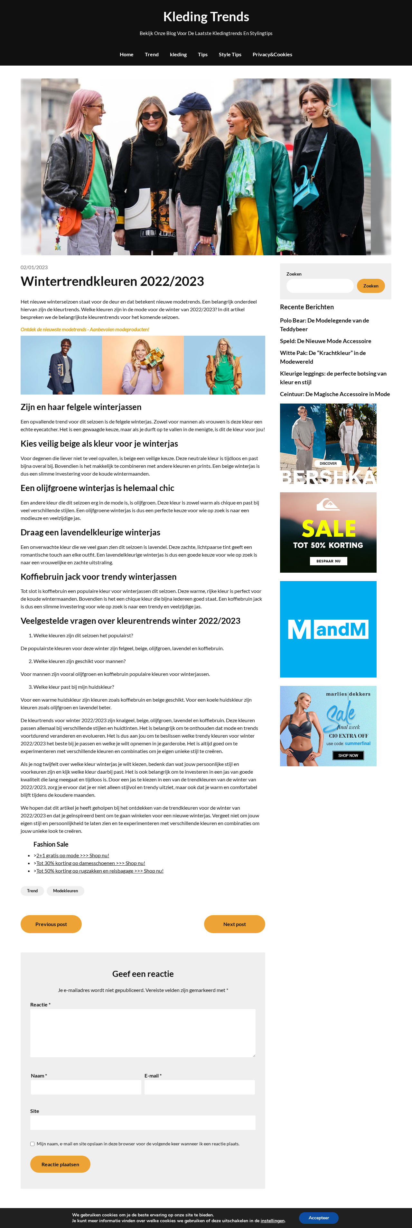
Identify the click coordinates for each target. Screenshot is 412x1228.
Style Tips (230, 54)
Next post (234, 924)
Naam (39, 1075)
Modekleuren (65, 890)
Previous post (51, 924)
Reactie (40, 1004)
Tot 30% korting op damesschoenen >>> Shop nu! (90, 863)
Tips (203, 54)
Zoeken (371, 285)
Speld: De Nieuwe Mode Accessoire (325, 340)
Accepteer (319, 1218)
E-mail (153, 1075)
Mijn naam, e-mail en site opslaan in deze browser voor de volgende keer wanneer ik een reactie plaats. (138, 1143)
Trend (152, 54)
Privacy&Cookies (272, 54)
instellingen (273, 1221)
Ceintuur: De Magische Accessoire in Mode (335, 393)
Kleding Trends (206, 16)
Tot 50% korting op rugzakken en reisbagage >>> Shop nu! (100, 871)
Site (34, 1111)
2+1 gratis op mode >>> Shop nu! (72, 855)
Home (127, 54)
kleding (178, 54)
